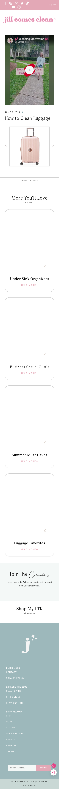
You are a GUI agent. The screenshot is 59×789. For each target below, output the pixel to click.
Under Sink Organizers (29, 279)
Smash (33, 786)
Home (9, 722)
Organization (14, 703)
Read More (28, 285)
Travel (10, 752)
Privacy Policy (15, 678)
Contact (11, 672)
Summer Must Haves (29, 455)
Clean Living (14, 691)
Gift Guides (13, 697)
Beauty (10, 740)
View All (27, 203)
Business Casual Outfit (29, 367)
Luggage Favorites (29, 543)
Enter (43, 768)
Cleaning (11, 728)
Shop (9, 716)
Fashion (11, 746)
